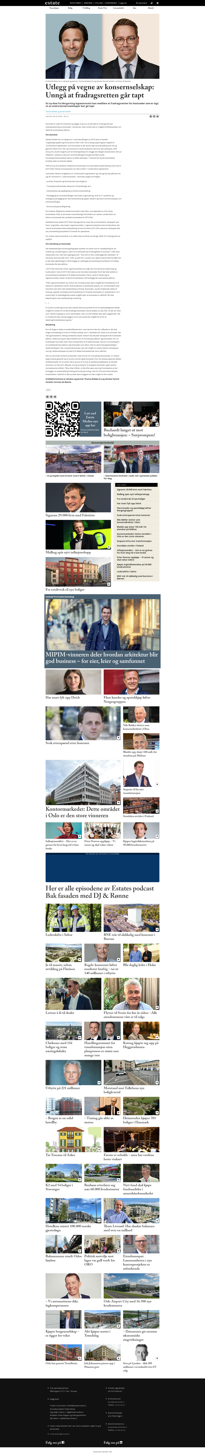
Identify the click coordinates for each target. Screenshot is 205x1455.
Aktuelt (151, 8)
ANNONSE (88, 3)
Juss (134, 8)
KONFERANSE (111, 3)
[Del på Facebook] (150, 116)
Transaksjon (54, 8)
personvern (65, 1434)
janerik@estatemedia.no (116, 1402)
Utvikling (86, 8)
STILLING (99, 3)
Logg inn (123, 3)
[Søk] (152, 3)
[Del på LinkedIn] (154, 116)
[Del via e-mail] (157, 116)
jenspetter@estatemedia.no (117, 1427)
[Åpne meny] (157, 3)
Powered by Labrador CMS (102, 1452)
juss (48, 390)
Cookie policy (54, 1434)
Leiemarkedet (118, 8)
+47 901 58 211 (120, 1405)
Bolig (70, 8)
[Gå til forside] (52, 3)
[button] (50, 460)
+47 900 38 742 (120, 1430)
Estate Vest (102, 8)
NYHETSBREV (75, 3)
